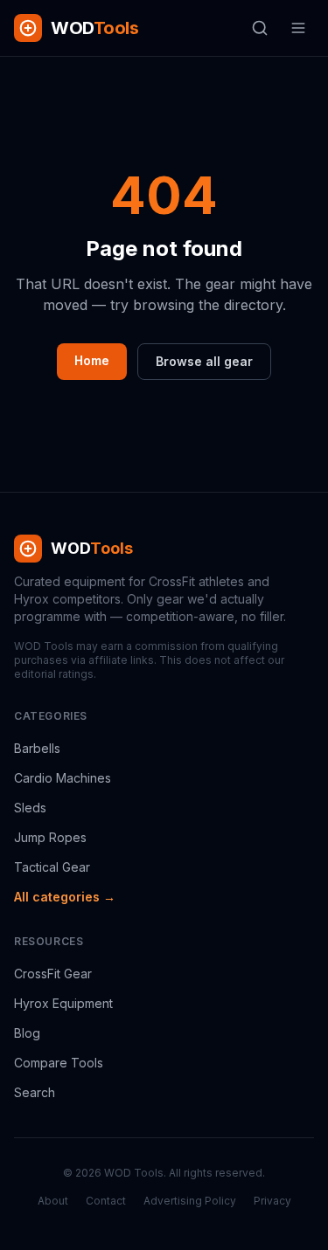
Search (34, 1092)
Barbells (37, 748)
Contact (106, 1200)
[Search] (260, 28)
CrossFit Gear (53, 973)
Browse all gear (204, 361)
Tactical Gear (52, 867)
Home (91, 360)
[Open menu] (298, 28)
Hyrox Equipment (63, 1003)
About (53, 1200)
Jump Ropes (50, 837)
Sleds (30, 807)
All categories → (64, 896)
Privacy (272, 1200)
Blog (27, 1033)
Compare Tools (58, 1062)
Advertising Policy (189, 1200)
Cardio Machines (62, 777)
